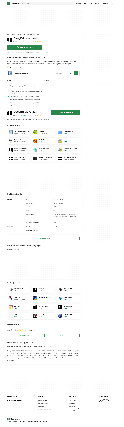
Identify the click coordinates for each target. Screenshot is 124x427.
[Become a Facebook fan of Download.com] (100, 400)
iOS (91, 3)
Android (97, 3)
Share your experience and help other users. (37, 52)
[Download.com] (13, 3)
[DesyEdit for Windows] (9, 39)
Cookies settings (72, 414)
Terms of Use (71, 403)
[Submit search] (23, 3)
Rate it (62, 335)
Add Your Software (43, 403)
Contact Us (41, 406)
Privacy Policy (72, 400)
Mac (85, 3)
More (113, 3)
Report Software (44, 238)
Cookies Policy (72, 406)
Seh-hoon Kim (36, 342)
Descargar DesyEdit (13, 249)
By (17, 42)
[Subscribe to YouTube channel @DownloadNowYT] (107, 400)
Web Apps (105, 3)
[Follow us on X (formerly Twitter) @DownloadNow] (103, 400)
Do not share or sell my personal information (74, 410)
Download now (26, 47)
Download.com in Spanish (44, 409)
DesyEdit (25, 38)
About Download (42, 400)
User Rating (30, 42)
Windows (78, 3)
